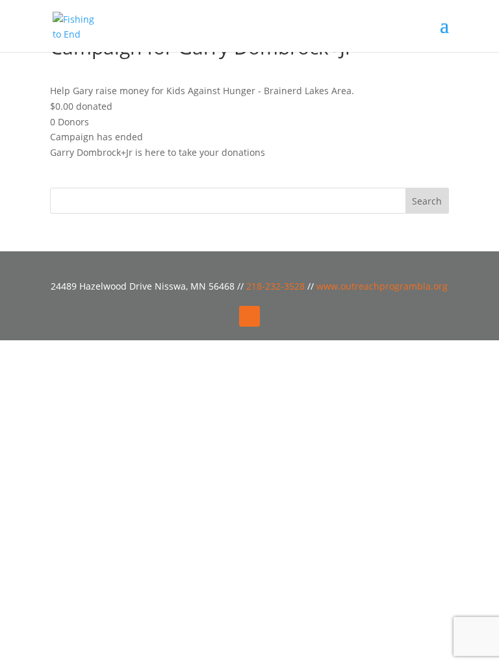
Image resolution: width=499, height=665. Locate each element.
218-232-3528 (276, 286)
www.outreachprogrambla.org (382, 286)
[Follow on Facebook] (249, 316)
